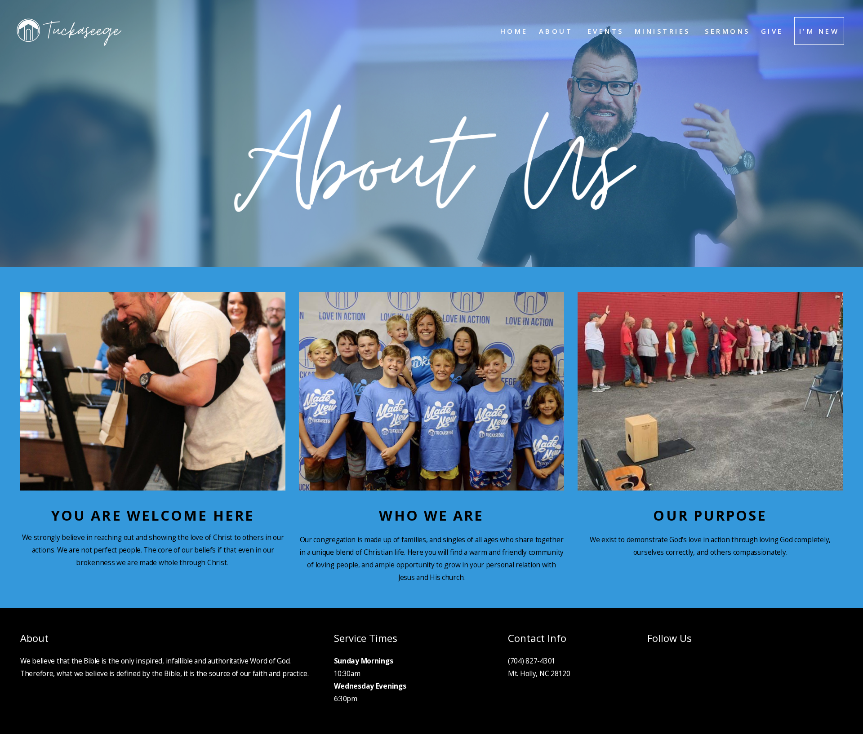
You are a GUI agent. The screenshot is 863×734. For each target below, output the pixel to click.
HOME (514, 31)
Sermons (727, 31)
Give (772, 31)
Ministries (664, 31)
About (558, 31)
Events (605, 31)
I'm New (819, 31)
